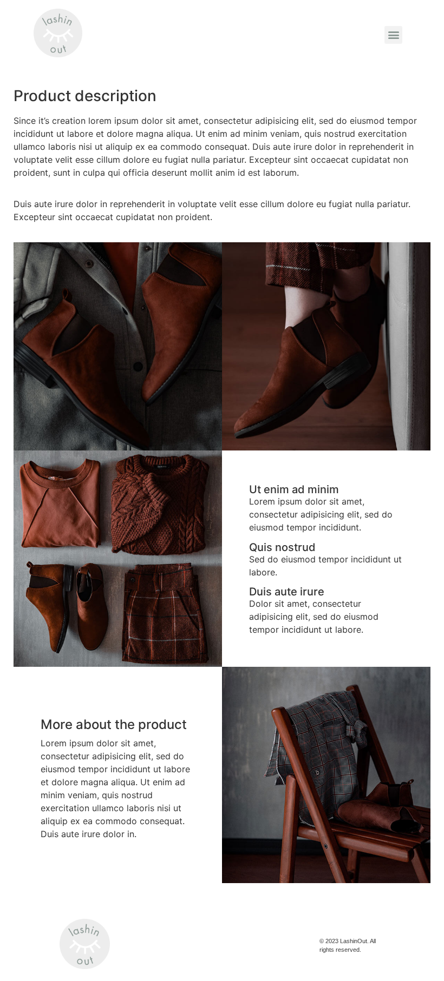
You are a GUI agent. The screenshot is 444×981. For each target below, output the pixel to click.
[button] (393, 35)
